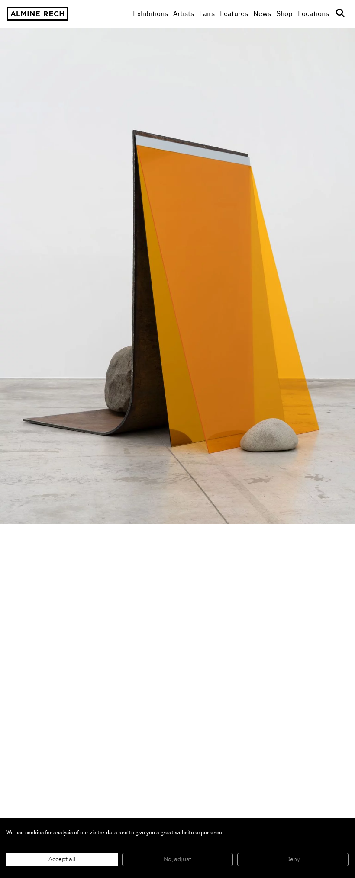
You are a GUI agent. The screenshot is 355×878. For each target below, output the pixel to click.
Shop (284, 13)
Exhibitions (150, 13)
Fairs (207, 13)
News (262, 13)
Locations (313, 13)
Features (234, 13)
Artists (183, 13)
